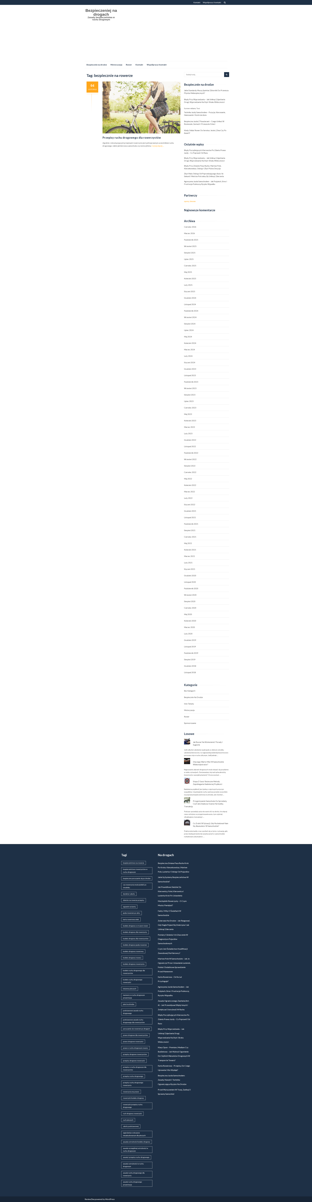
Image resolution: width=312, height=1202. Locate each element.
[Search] (226, 74)
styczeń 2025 (189, 291)
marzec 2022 (189, 491)
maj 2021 (188, 543)
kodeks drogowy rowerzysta (133, 964)
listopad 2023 (190, 375)
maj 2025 (188, 272)
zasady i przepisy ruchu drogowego (136, 1157)
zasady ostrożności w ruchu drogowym (133, 1165)
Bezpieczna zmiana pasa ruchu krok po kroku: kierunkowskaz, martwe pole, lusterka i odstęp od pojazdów (173, 867)
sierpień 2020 (189, 601)
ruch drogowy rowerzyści (132, 1113)
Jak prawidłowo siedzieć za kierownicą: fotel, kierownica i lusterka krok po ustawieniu (171, 891)
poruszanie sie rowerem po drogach (136, 1029)
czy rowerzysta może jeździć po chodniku (134, 886)
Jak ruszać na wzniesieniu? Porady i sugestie (208, 743)
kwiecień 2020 (190, 621)
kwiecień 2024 (190, 343)
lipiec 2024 (189, 330)
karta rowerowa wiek (131, 919)
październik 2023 (191, 382)
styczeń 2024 (189, 362)
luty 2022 (188, 498)
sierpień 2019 (189, 659)
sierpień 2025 (189, 253)
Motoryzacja (116, 64)
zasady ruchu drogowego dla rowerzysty (134, 1174)
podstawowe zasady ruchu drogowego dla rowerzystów (134, 1021)
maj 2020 (188, 614)
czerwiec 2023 (190, 408)
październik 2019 (191, 653)
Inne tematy (189, 704)
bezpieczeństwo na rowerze (133, 863)
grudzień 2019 (190, 640)
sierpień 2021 (189, 530)
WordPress (110, 1199)
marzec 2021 (189, 556)
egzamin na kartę (129, 907)
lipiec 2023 (189, 401)
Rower (129, 64)
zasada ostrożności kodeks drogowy (136, 1142)
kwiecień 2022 (190, 485)
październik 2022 (191, 453)
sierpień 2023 (189, 395)
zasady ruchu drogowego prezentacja (132, 1183)
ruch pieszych (128, 1120)
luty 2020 (188, 634)
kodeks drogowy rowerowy (133, 951)
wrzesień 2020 (190, 595)
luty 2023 (188, 433)
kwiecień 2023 (190, 420)
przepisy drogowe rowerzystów (135, 1054)
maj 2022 (188, 479)
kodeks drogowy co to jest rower (135, 926)
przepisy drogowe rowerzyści (134, 1061)
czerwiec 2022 (190, 472)
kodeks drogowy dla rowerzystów (135, 939)
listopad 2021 (190, 517)
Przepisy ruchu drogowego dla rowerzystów (131, 137)
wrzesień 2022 (190, 459)
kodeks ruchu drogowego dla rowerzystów (134, 971)
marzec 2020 (189, 627)
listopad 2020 (190, 582)
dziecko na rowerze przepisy (133, 900)
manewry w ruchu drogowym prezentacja (134, 996)
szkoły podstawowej (131, 1126)
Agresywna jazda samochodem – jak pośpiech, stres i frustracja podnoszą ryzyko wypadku (205, 182)
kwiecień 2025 (190, 278)
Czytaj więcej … (158, 146)
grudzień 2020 (190, 575)
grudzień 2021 (190, 511)
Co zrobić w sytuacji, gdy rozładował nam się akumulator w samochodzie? (210, 824)
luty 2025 (188, 285)
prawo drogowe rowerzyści (133, 1041)
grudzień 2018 (190, 666)
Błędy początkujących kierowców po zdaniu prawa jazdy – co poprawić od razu (205, 151)
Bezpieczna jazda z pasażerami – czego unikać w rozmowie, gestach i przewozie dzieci (204, 122)
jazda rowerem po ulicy (131, 913)
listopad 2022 (190, 446)
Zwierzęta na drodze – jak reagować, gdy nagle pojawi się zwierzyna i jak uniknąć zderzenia (174, 924)
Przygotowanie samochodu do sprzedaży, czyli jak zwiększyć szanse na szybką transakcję (205, 804)
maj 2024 (188, 337)
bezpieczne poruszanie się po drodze (137, 878)
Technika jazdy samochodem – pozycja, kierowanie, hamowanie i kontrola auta (204, 113)
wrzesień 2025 (190, 246)
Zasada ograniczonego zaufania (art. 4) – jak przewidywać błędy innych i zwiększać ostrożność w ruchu (173, 1005)
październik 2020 (191, 588)
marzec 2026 (189, 233)
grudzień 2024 (190, 298)
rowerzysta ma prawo (131, 1092)
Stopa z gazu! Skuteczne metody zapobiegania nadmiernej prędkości (207, 782)
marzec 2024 (189, 349)
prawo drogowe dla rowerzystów (135, 1035)
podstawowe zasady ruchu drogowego (133, 1012)
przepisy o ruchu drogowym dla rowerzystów (134, 1068)
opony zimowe (190, 201)
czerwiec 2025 (190, 265)
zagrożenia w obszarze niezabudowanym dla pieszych (134, 1134)
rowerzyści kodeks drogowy (133, 1098)
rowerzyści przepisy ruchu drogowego (132, 1105)
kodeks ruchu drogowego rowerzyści (132, 981)
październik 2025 (191, 240)
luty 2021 (188, 563)
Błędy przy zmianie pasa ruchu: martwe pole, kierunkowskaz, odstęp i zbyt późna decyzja (202, 167)
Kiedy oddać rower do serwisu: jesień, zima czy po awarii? (205, 131)
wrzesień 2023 (190, 388)
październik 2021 (191, 524)
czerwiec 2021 (190, 537)
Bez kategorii (189, 691)
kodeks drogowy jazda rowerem (135, 945)
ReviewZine (89, 1199)
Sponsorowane (190, 723)
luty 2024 (188, 356)
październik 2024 (191, 311)
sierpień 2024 (189, 324)
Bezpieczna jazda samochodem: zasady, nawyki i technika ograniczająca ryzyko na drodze (172, 1079)
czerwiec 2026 (190, 227)
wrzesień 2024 (190, 317)
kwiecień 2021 (190, 550)
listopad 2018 (190, 672)
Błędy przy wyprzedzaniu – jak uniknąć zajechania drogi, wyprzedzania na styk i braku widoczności (204, 100)
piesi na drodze (128, 1004)
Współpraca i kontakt (212, 2)
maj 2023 (188, 414)
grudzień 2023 (190, 369)
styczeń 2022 (189, 504)
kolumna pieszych (129, 989)
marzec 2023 (189, 427)
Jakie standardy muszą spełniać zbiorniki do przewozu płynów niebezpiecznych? (206, 91)
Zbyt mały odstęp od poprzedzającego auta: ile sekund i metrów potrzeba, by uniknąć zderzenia (204, 175)
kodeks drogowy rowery (132, 958)
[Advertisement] (156, 43)
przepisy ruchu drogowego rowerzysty (133, 1084)
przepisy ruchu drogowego (133, 1076)
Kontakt (196, 2)
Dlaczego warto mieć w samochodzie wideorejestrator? (208, 763)
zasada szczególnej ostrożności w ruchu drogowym (135, 1149)
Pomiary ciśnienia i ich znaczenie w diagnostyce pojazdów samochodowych (173, 939)
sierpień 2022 (189, 466)
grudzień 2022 (190, 440)
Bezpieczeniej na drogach (101, 12)
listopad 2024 (190, 304)
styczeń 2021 (189, 569)
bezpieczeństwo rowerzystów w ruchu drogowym (135, 870)
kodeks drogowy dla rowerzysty (135, 932)
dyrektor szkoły (129, 894)
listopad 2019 (190, 646)
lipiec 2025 (189, 259)
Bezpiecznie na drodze (97, 64)
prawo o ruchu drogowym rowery (135, 1048)
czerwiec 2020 (190, 608)
